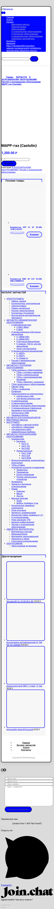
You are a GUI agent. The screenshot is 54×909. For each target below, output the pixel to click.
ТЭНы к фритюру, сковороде (30, 382)
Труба (19, 501)
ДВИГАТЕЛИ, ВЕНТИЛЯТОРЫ (20, 529)
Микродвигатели (19, 534)
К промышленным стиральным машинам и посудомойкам (26, 409)
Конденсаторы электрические (25, 303)
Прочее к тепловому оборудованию (28, 406)
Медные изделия (19, 498)
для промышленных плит (28, 398)
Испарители (16, 482)
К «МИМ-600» (23, 339)
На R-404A (26, 458)
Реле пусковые (18, 510)
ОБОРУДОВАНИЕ (14, 543)
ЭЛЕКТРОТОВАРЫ (15, 299)
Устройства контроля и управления (27, 467)
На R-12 (25, 444)
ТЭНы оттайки (18, 465)
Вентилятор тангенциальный (24, 536)
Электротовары (18, 306)
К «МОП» (20, 356)
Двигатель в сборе (20, 539)
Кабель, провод (18, 301)
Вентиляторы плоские (21, 531)
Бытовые (20, 441)
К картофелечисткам (21, 325)
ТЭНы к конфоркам (20, 389)
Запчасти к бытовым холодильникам (21, 485)
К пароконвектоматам (22, 403)
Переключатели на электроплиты (27, 394)
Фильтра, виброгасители (22, 522)
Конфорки (16, 391)
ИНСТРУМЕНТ (13, 422)
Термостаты (22, 470)
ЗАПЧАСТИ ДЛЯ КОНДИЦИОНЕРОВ (23, 417)
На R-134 (25, 446)
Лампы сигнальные (20, 308)
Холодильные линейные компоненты (23, 506)
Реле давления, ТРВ (20, 520)
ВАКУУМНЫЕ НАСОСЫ (17, 420)
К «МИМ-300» (23, 337)
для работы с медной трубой (24, 425)
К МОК (19, 329)
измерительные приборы (23, 432)
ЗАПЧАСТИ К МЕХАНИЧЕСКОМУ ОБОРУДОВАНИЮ (21, 321)
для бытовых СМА (20, 413)
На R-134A (26, 453)
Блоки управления (25, 474)
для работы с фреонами (22, 427)
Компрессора (17, 439)
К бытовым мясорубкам (28, 341)
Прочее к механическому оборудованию (23, 361)
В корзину (9, 163)
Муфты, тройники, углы (27, 503)
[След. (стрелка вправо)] (5, 907)
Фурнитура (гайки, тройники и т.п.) (27, 515)
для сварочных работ (21, 429)
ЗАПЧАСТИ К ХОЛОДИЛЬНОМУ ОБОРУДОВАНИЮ (21, 435)
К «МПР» (20, 353)
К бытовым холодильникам (24, 541)
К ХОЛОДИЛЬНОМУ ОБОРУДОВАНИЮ (16, 168)
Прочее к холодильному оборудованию (22, 525)
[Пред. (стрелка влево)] (2, 907)
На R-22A (25, 455)
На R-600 (25, 448)
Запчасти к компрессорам (23, 512)
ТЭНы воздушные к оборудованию (28, 384)
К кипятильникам (19, 401)
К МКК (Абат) (22, 327)
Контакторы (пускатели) (22, 313)
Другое (19, 496)
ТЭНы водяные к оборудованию (26, 370)
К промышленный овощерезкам (27, 351)
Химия (14, 489)
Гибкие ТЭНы (17, 387)
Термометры (22, 472)
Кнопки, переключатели (22, 310)
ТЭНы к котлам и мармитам (29, 372)
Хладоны (20, 491)
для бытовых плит (25, 396)
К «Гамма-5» (22, 358)
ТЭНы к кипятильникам (27, 375)
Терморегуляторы (19, 415)
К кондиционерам (20, 517)
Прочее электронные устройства (26, 478)
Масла (19, 493)
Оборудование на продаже (24, 546)
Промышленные (24, 451)
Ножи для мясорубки (26, 348)
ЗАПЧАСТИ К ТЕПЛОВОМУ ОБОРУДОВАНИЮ (19, 366)
